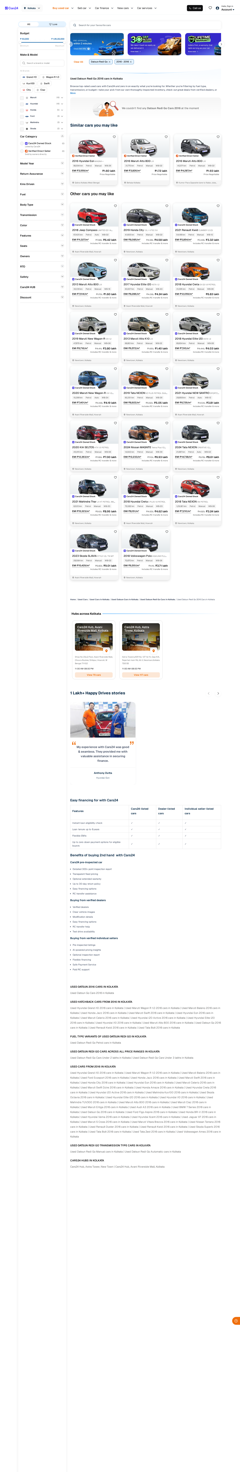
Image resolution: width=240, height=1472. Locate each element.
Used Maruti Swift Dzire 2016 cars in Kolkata (107, 1087)
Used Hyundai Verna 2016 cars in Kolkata (105, 1117)
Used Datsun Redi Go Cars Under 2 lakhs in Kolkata (100, 1057)
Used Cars (83, 599)
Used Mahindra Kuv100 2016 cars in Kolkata (172, 1092)
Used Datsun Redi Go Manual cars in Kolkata (96, 1151)
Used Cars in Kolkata (99, 599)
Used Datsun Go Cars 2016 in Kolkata (92, 993)
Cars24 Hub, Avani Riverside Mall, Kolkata (140, 1166)
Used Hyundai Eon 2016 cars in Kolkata (150, 1082)
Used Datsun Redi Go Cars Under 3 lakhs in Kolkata (163, 1057)
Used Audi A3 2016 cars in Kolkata (150, 1107)
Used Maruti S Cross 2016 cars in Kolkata (105, 1122)
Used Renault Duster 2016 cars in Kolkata (113, 1126)
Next (221, 44)
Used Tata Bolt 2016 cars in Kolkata (159, 1027)
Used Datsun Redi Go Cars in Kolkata (157, 599)
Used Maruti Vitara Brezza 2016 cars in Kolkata (159, 1122)
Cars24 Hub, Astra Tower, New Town (91, 1166)
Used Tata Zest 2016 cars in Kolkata (154, 1131)
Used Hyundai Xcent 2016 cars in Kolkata (155, 1117)
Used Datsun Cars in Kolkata (124, 599)
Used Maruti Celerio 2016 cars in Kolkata (105, 1018)
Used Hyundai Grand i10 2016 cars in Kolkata (96, 1008)
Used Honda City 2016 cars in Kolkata (103, 1082)
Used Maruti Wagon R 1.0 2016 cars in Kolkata (152, 1008)
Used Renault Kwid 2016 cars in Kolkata (112, 1027)
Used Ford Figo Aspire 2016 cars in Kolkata (151, 1112)
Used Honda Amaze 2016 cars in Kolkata (159, 1087)
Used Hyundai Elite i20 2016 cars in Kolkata (132, 1097)
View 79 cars (94, 674)
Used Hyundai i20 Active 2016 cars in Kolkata (158, 1018)
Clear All (78, 61)
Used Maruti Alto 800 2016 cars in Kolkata (168, 1022)
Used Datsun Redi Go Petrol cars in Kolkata (95, 1042)
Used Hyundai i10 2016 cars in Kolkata (118, 1022)
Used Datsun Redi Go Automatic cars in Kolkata (153, 1151)
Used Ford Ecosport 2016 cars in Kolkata (105, 1077)
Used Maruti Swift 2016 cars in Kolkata (151, 1013)
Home (73, 599)
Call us (197, 8)
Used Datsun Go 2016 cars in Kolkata (102, 1112)
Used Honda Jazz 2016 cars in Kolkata (104, 1013)
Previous (70, 44)
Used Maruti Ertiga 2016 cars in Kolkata (104, 1107)
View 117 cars (141, 674)
